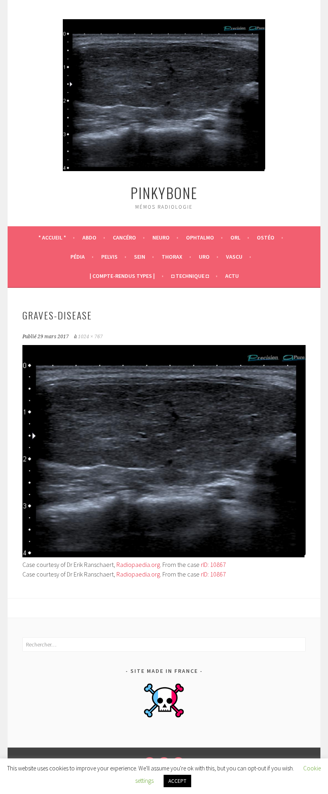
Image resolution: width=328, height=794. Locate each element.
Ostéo (265, 237)
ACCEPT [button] (177, 781)
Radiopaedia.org (138, 565)
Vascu (234, 256)
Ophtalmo (200, 237)
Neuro (161, 237)
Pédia (77, 256)
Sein (139, 256)
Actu (232, 275)
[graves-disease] (164, 555)
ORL (235, 237)
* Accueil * (52, 237)
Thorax (172, 256)
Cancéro (124, 237)
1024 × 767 (90, 336)
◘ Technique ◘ (190, 275)
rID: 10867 (213, 565)
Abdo (89, 237)
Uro (204, 256)
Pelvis (109, 256)
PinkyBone (164, 192)
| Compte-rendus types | (122, 275)
